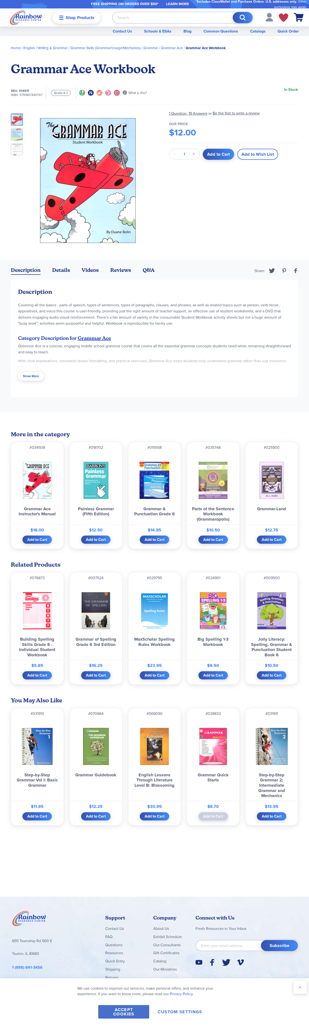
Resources (114, 952)
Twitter (272, 270)
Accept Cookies (123, 1012)
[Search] (243, 17)
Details (61, 270)
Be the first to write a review (236, 113)
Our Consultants (167, 944)
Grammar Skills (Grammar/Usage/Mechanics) (105, 47)
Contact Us (122, 31)
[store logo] (25, 17)
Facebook (295, 270)
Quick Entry (115, 961)
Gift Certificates (166, 952)
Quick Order (288, 31)
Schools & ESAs (157, 31)
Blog (187, 31)
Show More (31, 376)
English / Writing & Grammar (45, 47)
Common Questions (221, 31)
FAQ (108, 936)
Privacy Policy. (182, 993)
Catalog (159, 961)
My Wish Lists (283, 17)
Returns (111, 977)
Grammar (150, 47)
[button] (269, 17)
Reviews (120, 270)
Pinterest (284, 270)
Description (26, 270)
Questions (113, 944)
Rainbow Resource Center (29, 920)
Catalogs (258, 31)
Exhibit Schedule (167, 936)
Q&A (149, 270)
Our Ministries (165, 969)
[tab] (26, 271)
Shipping (112, 969)
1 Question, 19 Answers (188, 113)
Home (16, 47)
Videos (90, 270)
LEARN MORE (177, 4)
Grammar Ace (172, 47)
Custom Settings (180, 1012)
